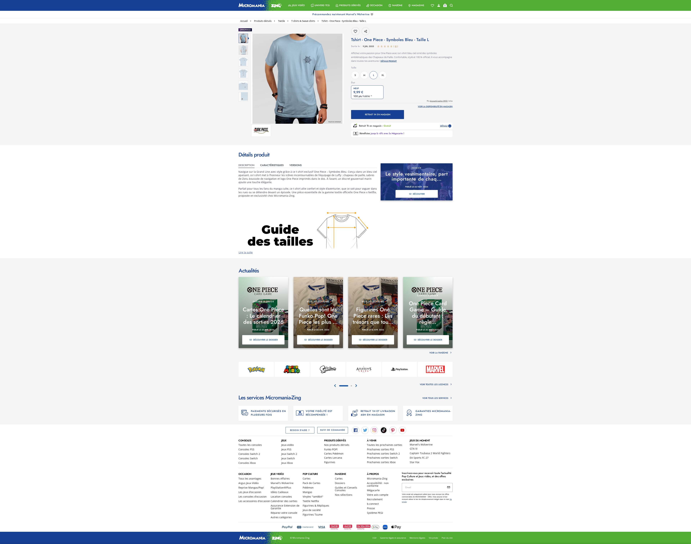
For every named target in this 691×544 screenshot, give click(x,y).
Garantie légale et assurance (393, 537)
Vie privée (433, 537)
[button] (296, 5)
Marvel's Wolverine (421, 444)
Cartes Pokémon (334, 453)
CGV (374, 537)
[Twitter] (365, 430)
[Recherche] (451, 5)
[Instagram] (374, 430)
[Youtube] (402, 430)
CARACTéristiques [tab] (272, 165)
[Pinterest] (393, 430)
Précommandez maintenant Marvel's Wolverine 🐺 (343, 14)
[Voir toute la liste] (432, 6)
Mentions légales (417, 537)
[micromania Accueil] (259, 5)
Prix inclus (440, 101)
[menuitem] (296, 5)
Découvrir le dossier (265, 339)
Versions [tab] (295, 165)
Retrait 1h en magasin (377, 114)
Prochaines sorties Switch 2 (383, 453)
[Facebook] (355, 430)
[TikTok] (383, 430)
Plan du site (447, 537)
